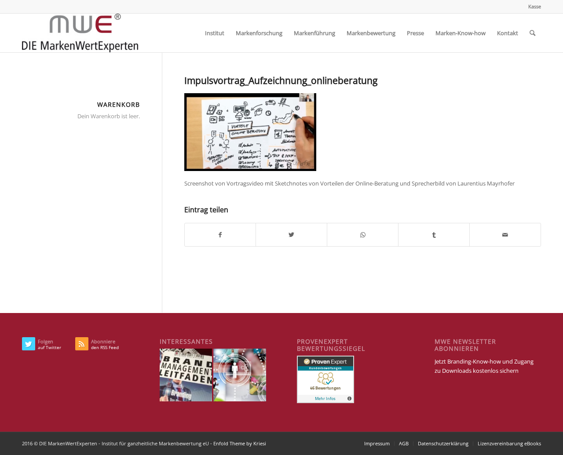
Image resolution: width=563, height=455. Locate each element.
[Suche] (532, 33)
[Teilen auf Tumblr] (433, 234)
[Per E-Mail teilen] (505, 234)
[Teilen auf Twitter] (291, 234)
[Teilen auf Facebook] (220, 234)
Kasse (534, 6)
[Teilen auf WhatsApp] (362, 234)
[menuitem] (532, 6)
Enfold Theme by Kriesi (239, 443)
